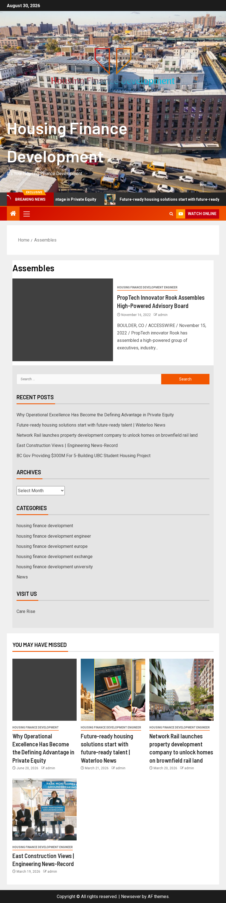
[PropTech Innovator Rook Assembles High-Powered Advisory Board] (62, 319)
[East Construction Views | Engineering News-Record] (44, 809)
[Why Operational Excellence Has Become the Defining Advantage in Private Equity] (44, 690)
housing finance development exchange (55, 556)
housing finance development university (55, 566)
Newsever (131, 896)
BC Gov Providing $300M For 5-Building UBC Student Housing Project (83, 455)
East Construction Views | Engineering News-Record (67, 445)
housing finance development (45, 525)
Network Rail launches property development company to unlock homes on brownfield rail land (107, 435)
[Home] (13, 214)
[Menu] (26, 214)
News (22, 577)
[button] (26, 214)
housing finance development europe (52, 546)
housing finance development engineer (147, 287)
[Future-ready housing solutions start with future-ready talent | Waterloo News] (113, 690)
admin (163, 315)
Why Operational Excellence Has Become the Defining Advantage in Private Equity (95, 414)
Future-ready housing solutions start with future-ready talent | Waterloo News (91, 425)
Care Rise (26, 611)
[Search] (171, 213)
